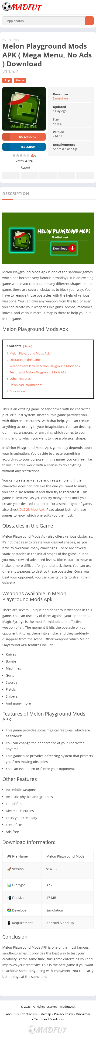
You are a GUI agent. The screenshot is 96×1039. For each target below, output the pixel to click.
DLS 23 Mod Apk (32, 509)
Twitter (29, 175)
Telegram (66, 175)
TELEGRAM (28, 147)
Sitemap (45, 1014)
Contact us (29, 1014)
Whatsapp (85, 175)
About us (12, 1014)
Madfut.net (67, 1006)
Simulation (60, 98)
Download (28, 137)
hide (28, 346)
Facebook (11, 175)
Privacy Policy (63, 1014)
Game (20, 80)
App (17, 39)
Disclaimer (83, 1014)
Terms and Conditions (49, 1019)
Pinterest (48, 175)
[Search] (89, 20)
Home (6, 39)
